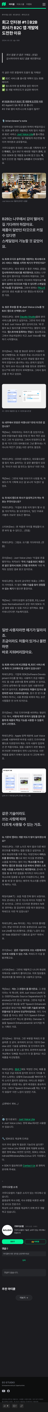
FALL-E (41, 287)
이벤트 (29, 4)
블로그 (18, 1069)
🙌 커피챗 (35, 1242)
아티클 (12, 4)
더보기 (23, 1297)
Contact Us (29, 1165)
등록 (24, 1260)
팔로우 (12, 1242)
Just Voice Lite (25, 134)
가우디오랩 (19, 1226)
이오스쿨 (20, 4)
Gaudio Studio (27, 316)
